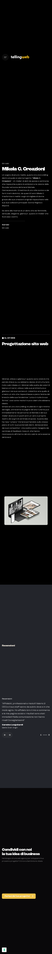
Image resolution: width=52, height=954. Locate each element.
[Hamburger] (5, 57)
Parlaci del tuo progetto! (17, 896)
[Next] (9, 735)
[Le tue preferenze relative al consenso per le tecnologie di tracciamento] (4, 950)
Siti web (5, 164)
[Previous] (4, 735)
